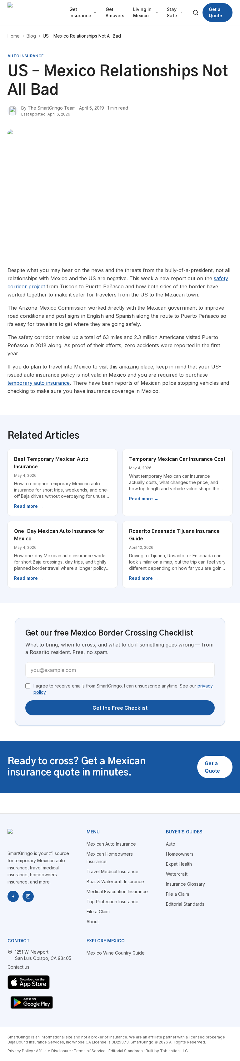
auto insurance (25, 56)
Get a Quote (215, 12)
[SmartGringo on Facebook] (13, 896)
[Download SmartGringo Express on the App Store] (29, 982)
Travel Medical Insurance (112, 871)
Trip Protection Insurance (112, 901)
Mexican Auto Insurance (111, 844)
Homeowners (179, 854)
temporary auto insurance (39, 383)
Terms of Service (90, 1050)
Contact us (18, 967)
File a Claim (98, 911)
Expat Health (179, 864)
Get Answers (115, 12)
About (93, 921)
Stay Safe (172, 12)
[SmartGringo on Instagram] (28, 896)
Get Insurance (80, 12)
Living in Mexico (142, 12)
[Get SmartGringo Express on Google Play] (32, 1002)
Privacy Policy (20, 1050)
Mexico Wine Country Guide (116, 952)
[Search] (196, 12)
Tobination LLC (174, 1050)
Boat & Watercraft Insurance (115, 881)
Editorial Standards (185, 904)
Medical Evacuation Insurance (117, 891)
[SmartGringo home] (34, 13)
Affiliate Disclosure (53, 1050)
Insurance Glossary (185, 884)
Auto (170, 844)
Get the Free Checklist (120, 708)
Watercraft (177, 874)
